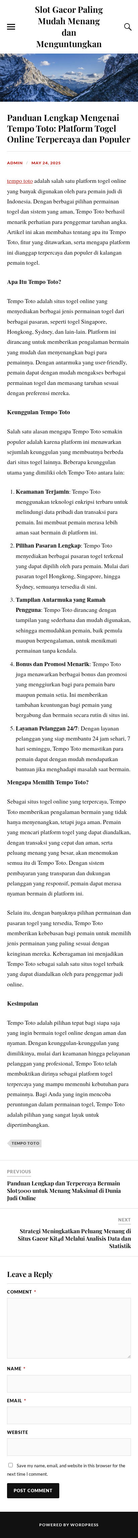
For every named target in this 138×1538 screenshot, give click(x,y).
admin (15, 162)
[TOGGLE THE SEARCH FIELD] (127, 27)
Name (16, 1368)
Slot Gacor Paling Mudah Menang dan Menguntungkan (69, 26)
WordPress (84, 1524)
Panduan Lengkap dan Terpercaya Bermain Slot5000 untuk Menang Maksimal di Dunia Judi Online (64, 1190)
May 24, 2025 (46, 162)
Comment (21, 1292)
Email (16, 1400)
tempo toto (20, 180)
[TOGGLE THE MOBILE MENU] (11, 27)
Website (17, 1432)
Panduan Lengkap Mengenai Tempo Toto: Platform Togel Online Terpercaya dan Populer (68, 127)
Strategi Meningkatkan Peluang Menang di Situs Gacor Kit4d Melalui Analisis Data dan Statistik (74, 1238)
